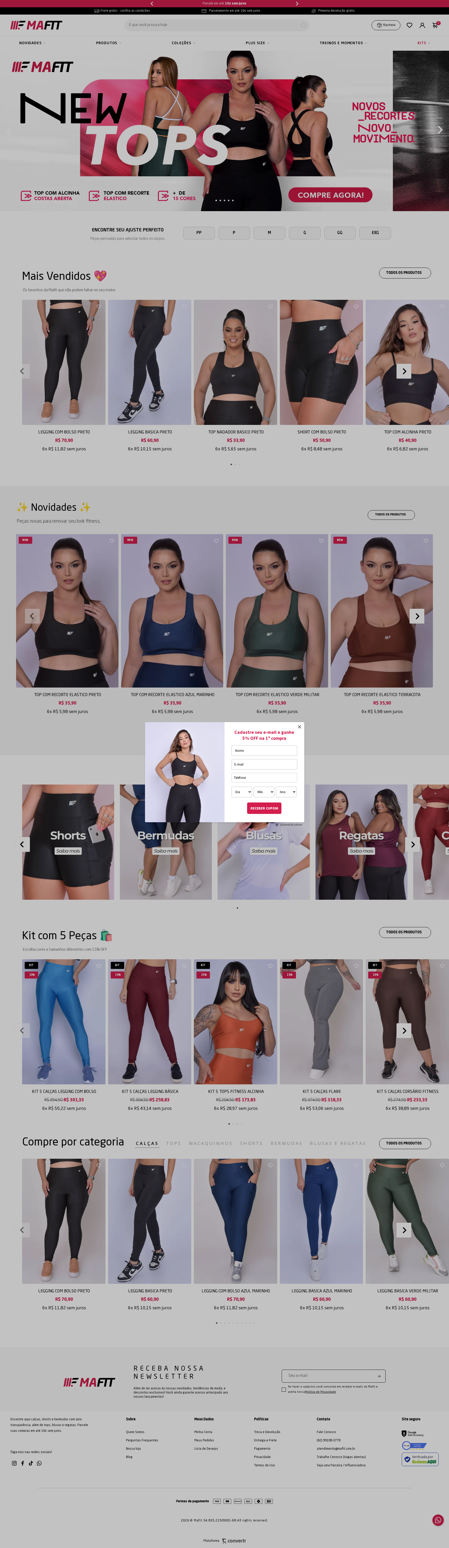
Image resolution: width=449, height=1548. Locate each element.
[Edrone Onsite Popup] (224, 774)
